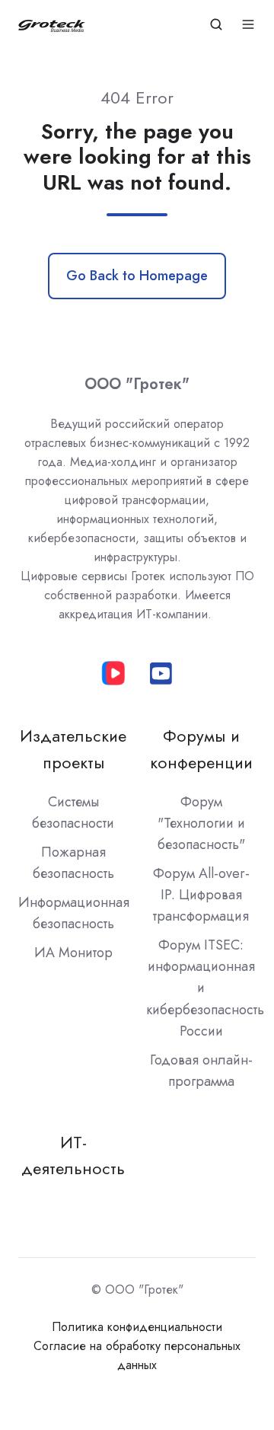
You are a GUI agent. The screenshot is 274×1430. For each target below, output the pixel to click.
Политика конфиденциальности (137, 1327)
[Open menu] (248, 24)
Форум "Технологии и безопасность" (201, 823)
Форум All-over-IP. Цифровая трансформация (201, 894)
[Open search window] (216, 24)
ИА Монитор (73, 952)
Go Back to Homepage (137, 276)
